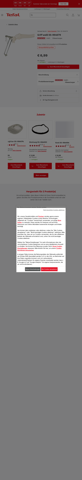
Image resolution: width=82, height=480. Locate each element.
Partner (41, 216)
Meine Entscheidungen (33, 269)
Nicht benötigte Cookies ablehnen (54, 210)
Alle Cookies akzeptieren (49, 269)
